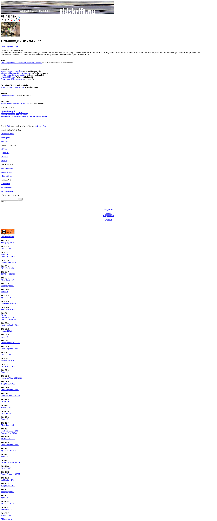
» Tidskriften (5, 153)
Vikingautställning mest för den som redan (16, 73)
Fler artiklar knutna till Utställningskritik (14, 115)
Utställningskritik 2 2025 (10, 390)
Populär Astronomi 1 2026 (10, 343)
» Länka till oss (6, 176)
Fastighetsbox (108, 210)
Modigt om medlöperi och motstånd (13, 75)
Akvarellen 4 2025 (7, 425)
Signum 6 (4, 498)
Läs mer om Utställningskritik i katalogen (14, 113)
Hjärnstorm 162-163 (8, 297)
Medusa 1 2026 (6, 331)
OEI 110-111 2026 (7, 268)
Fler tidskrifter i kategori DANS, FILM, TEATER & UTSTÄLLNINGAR (24, 116)
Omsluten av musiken (8, 95)
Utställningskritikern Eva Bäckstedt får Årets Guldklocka (21, 63)
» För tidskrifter (6, 172)
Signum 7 (4, 456)
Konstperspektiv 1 (7, 360)
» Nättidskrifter (6, 188)
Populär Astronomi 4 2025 (10, 396)
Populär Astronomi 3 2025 (10, 474)
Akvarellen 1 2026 (7, 317)
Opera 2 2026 (6, 248)
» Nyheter (4, 149)
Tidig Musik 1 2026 (8, 309)
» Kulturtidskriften (7, 191)
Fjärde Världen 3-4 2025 (10, 431)
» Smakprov (5, 138)
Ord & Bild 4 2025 (7, 480)
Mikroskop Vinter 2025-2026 (11, 378)
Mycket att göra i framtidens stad (12, 87)
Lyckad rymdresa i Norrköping (12, 71)
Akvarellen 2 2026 (7, 280)
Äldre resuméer (6, 519)
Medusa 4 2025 (6, 407)
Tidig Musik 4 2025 (8, 384)
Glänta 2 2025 (6, 401)
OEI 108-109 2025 (7, 366)
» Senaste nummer (7, 134)
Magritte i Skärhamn (8, 77)
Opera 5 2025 (6, 413)
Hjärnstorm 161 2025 (8, 450)
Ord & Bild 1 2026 (7, 256)
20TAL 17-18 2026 (8, 274)
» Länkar (4, 161)
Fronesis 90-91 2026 (8, 262)
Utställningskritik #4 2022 (10, 46)
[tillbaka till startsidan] (57, 13)
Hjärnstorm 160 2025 (8, 503)
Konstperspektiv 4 (7, 492)
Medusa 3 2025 (6, 515)
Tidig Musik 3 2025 (8, 486)
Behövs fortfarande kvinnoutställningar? (15, 103)
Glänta (3, 315)
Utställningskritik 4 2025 (10, 445)
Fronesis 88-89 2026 (8, 303)
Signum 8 (4, 419)
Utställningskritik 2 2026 (10, 325)
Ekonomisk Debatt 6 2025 (10, 462)
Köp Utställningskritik (8, 111)
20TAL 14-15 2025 (8, 439)
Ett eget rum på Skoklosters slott (12, 79)
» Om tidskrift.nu (7, 168)
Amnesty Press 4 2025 (9, 433)
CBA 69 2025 (6, 468)
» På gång (4, 141)
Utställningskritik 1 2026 (10, 349)
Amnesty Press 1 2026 (9, 319)
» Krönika (4, 157)
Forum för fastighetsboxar (108, 215)
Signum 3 (4, 292)
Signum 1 (4, 372)
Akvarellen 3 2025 (7, 509)
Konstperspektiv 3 (7, 243)
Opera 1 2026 (6, 354)
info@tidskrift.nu (40, 126)
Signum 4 (4, 254)
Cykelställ (108, 220)
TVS (8, 126)
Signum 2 (4, 337)
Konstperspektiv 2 (7, 286)
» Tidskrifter (5, 184)
